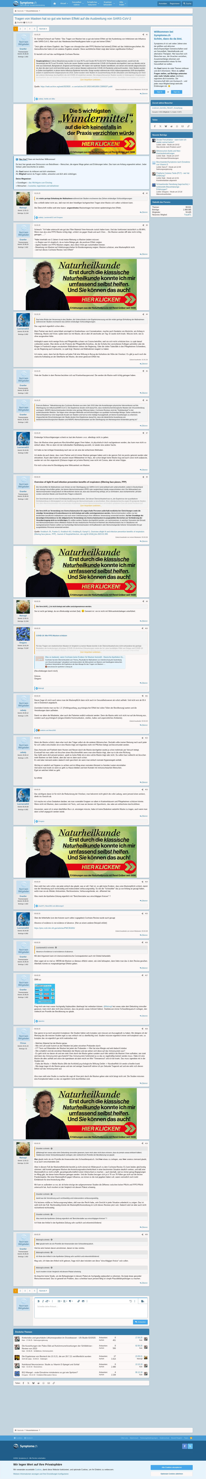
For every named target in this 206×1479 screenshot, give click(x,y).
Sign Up (176, 92)
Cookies (19, 1438)
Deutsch (29, 1438)
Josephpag (178, 108)
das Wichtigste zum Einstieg (40, 183)
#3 (147, 225)
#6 (147, 400)
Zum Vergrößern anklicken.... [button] (91, 80)
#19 (146, 1143)
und (48, 730)
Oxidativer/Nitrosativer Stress (47, 1375)
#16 (146, 942)
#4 (147, 314)
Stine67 (170, 108)
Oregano (25, 1375)
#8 (147, 477)
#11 (146, 696)
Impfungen (43, 1359)
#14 (146, 882)
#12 (146, 738)
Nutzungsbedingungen (149, 1438)
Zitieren (145, 94)
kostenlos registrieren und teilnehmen (43, 186)
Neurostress (38, 1367)
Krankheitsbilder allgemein (166, 180)
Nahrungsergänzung (41, 1340)
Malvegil (139, 1359)
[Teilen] (143, 34)
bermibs (163, 108)
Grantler (20, 23)
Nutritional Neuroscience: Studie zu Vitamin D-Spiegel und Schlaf (50, 1364)
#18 (146, 1029)
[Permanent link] (127, 482)
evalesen (155, 108)
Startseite (54, 3)
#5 (147, 371)
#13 (146, 789)
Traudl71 (187, 215)
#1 (147, 34)
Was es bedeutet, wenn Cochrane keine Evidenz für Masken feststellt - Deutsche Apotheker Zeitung (86, 657)
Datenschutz (164, 1438)
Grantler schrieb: (43, 1149)
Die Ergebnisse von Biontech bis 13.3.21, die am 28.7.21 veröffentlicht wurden (56, 1356)
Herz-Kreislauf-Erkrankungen (167, 158)
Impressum (134, 1438)
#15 (146, 913)
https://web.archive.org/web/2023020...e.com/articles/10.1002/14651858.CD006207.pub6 (76, 86)
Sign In (159, 92)
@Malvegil (108, 1006)
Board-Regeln (176, 1438)
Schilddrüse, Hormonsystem (43, 1351)
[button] (63, 3)
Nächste (42, 29)
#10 (146, 628)
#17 (146, 975)
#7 (147, 433)
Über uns (124, 1438)
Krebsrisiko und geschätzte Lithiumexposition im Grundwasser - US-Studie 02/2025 (59, 1338)
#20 (146, 1234)
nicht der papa (27, 1359)
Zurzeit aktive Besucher (162, 103)
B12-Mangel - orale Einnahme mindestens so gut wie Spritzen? (50, 1372)
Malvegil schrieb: (43, 1240)
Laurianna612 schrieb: (45, 948)
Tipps (186, 1438)
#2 (147, 193)
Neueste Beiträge (159, 135)
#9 (147, 601)
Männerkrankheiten (163, 194)
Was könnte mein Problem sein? (168, 147)
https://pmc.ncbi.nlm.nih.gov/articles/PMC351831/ (54, 928)
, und (46, 99)
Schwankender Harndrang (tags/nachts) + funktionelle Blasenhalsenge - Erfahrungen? (173, 186)
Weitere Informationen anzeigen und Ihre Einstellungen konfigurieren (41, 1474)
